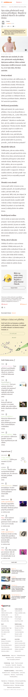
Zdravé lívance (18, 630)
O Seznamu (11, 681)
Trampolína (8, 665)
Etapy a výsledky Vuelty (20, 612)
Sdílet (10, 26)
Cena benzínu (18, 657)
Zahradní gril (17, 667)
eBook (4, 26)
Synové (14, 313)
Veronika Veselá (5, 499)
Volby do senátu (4, 618)
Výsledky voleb (4, 614)
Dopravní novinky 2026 (20, 645)
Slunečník (14, 665)
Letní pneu (22, 672)
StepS (2, 483)
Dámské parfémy (15, 672)
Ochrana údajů (19, 683)
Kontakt (12, 683)
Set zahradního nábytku (8, 667)
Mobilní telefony (19, 670)
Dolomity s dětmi (5, 651)
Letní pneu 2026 (18, 641)
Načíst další (14, 562)
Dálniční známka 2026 (20, 643)
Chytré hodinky (19, 674)
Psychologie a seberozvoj (6, 383)
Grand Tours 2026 (19, 621)
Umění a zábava (6, 366)
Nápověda (6, 683)
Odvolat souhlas (19, 685)
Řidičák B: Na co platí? (20, 647)
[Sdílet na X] (4, 307)
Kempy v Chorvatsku (6, 641)
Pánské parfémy (13, 676)
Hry (2, 518)
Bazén (12, 663)
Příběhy (4, 469)
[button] (14, 44)
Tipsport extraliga (5, 630)
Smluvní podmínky (20, 681)
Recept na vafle (18, 634)
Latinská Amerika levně (6, 649)
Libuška (3, 529)
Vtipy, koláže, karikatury (6, 458)
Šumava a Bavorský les (6, 645)
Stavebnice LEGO (6, 672)
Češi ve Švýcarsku (5, 647)
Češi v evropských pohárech (13, 659)
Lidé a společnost (7, 502)
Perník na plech (18, 636)
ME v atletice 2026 (5, 632)
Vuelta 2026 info (18, 610)
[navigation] (2, 2)
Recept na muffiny (19, 628)
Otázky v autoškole (19, 649)
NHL (2, 636)
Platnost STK (18, 651)
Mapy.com (13, 655)
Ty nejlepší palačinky (19, 626)
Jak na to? (14, 337)
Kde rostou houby (10, 657)
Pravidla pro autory (8, 685)
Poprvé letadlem (5, 643)
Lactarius (3, 467)
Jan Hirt (16, 614)
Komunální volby (5, 621)
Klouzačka (19, 665)
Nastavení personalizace (13, 687)
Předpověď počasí (21, 655)
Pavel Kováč (4, 455)
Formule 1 (3, 634)
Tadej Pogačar (18, 616)
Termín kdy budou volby (6, 616)
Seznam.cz (19, 2)
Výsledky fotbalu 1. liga (6, 628)
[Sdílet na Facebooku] (2, 307)
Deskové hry (7, 674)
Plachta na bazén (19, 663)
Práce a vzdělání (6, 416)
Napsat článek (14, 287)
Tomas (8, 21)
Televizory (13, 674)
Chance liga (4, 626)
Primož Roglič (18, 618)
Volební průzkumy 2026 (6, 612)
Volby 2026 (3, 610)
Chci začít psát (13, 333)
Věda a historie (6, 486)
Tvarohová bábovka (19, 632)
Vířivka (22, 667)
